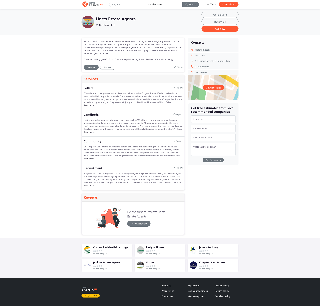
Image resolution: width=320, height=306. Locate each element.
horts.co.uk (201, 72)
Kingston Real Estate (212, 262)
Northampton (107, 25)
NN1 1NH (200, 55)
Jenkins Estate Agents (106, 262)
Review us (220, 21)
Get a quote (220, 14)
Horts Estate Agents (116, 18)
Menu (212, 4)
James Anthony (208, 247)
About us (166, 285)
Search (192, 4)
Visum (150, 262)
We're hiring (168, 290)
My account (194, 285)
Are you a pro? (91, 295)
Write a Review (138, 223)
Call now (220, 28)
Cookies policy (222, 296)
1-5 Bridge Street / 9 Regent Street (213, 60)
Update (107, 67)
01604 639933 (202, 66)
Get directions (213, 87)
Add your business (198, 290)
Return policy (222, 290)
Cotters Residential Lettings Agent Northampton (123, 247)
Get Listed (229, 4)
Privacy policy (222, 285)
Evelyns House (155, 247)
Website (91, 67)
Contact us (167, 296)
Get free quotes (213, 160)
